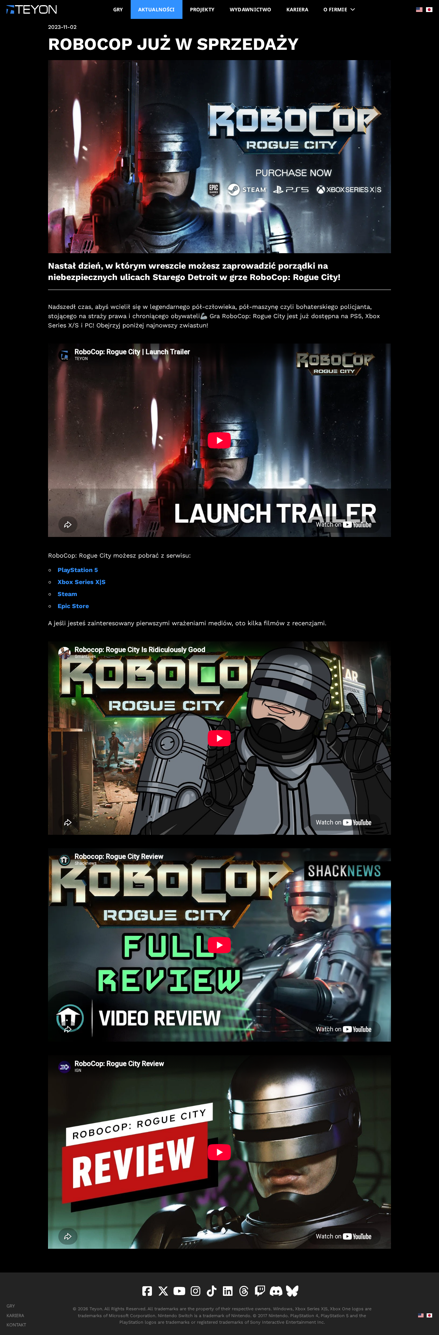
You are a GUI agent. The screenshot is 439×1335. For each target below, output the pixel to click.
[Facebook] (147, 1291)
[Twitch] (259, 1291)
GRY (118, 9)
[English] (417, 9)
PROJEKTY (202, 9)
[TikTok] (210, 1291)
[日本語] (427, 9)
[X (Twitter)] (162, 1291)
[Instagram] (194, 1291)
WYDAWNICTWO (250, 9)
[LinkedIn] (226, 1291)
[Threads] (243, 1291)
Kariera (15, 1315)
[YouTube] (178, 1291)
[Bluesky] (291, 1291)
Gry (11, 1306)
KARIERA (297, 9)
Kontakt (16, 1325)
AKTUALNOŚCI (156, 9)
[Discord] (275, 1291)
